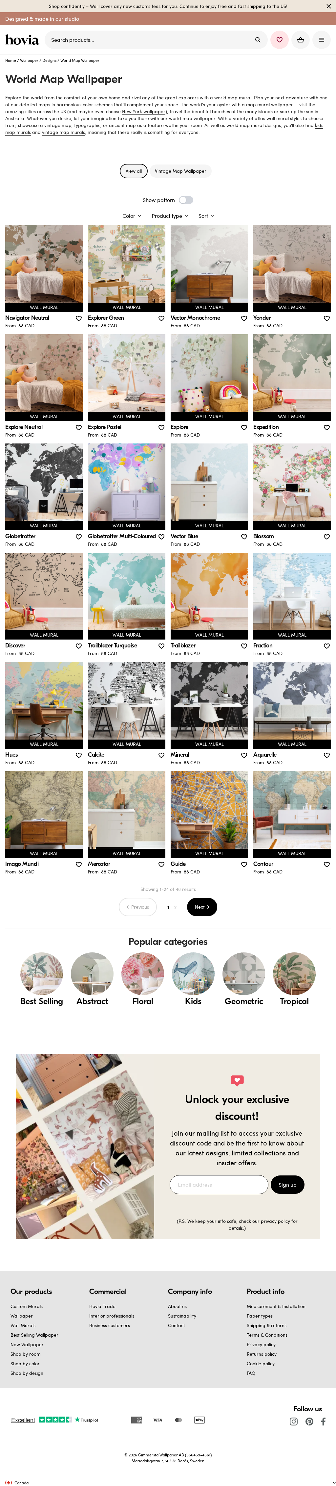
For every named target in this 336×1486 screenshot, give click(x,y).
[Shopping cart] (300, 40)
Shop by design (26, 1373)
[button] (279, 40)
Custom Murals (26, 1306)
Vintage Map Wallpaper (180, 171)
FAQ (251, 1373)
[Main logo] (23, 40)
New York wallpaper (143, 111)
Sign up (288, 1184)
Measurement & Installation (276, 1306)
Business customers (109, 1325)
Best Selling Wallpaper (34, 1335)
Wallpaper (29, 60)
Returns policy (262, 1354)
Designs (49, 60)
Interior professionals (111, 1316)
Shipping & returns (266, 1325)
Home (10, 60)
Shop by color (25, 1363)
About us (177, 1306)
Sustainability (182, 1316)
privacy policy (275, 1221)
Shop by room (25, 1354)
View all (134, 171)
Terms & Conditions (267, 1335)
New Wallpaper (27, 1344)
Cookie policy (261, 1363)
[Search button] (258, 40)
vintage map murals (63, 132)
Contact (176, 1325)
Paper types (260, 1316)
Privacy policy (261, 1344)
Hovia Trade (102, 1306)
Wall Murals (22, 1325)
